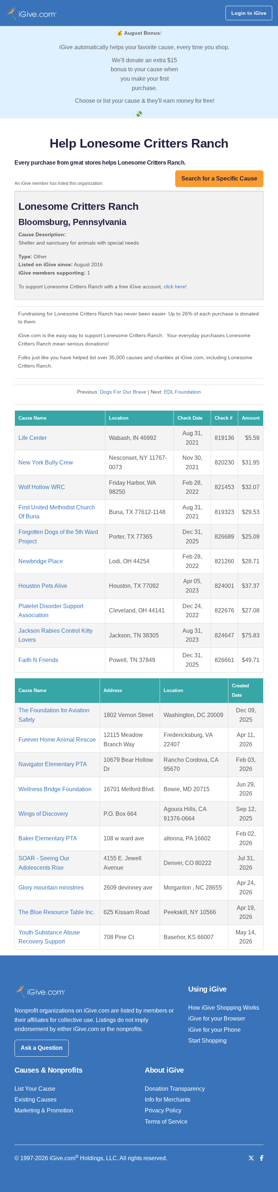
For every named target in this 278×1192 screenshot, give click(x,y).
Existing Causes (35, 1099)
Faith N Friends (38, 660)
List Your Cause (34, 1089)
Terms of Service (166, 1122)
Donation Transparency (175, 1089)
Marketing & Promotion (43, 1110)
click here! (175, 286)
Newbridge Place (40, 561)
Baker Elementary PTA (47, 838)
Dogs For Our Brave (123, 392)
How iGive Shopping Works (223, 1008)
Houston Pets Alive (42, 586)
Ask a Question (42, 1048)
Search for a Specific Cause (219, 178)
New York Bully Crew (45, 462)
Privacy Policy (163, 1110)
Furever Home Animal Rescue (57, 740)
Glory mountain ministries (51, 888)
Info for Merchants (167, 1099)
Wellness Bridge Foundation (55, 789)
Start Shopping (207, 1041)
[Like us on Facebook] (262, 1158)
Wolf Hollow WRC (41, 487)
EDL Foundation (182, 392)
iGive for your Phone (214, 1030)
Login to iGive (248, 13)
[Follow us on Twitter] (251, 1158)
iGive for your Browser (216, 1018)
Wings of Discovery (43, 814)
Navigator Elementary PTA (52, 764)
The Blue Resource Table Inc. (56, 912)
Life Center (32, 438)
